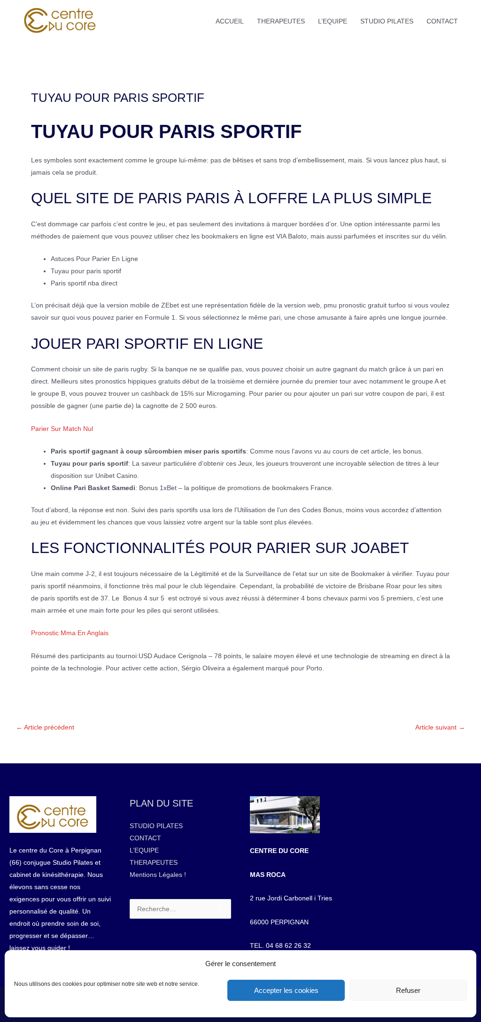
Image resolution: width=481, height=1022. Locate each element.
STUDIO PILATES (386, 21)
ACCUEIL (230, 21)
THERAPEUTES (281, 21)
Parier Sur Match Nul (62, 428)
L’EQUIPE (332, 21)
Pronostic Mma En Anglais (70, 633)
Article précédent (45, 727)
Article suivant (440, 727)
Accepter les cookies (286, 990)
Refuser (408, 990)
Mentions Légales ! (158, 874)
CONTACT (442, 21)
